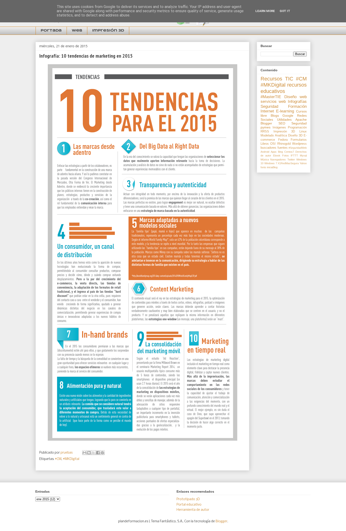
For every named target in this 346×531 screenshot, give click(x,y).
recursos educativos (284, 88)
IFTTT (294, 155)
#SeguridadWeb (298, 147)
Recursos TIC (277, 79)
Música (265, 159)
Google (287, 115)
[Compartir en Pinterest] (102, 452)
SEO (281, 123)
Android (265, 151)
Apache (301, 119)
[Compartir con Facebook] (98, 452)
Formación (297, 106)
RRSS (265, 131)
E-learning (285, 111)
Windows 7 (270, 163)
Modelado (267, 135)
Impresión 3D (108, 30)
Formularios (299, 139)
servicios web (273, 101)
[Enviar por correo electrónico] (84, 452)
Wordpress (299, 143)
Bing (280, 151)
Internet (267, 111)
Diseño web (295, 97)
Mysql (303, 155)
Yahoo (303, 163)
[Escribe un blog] (89, 452)
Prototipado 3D (188, 499)
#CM (58, 459)
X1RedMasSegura (288, 163)
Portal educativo (189, 505)
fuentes (283, 147)
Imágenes (279, 127)
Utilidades (284, 119)
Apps (274, 151)
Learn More (265, 11)
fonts (263, 167)
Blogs (275, 115)
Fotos (285, 155)
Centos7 (289, 151)
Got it (285, 11)
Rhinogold (284, 143)
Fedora (283, 139)
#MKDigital (71, 459)
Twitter (291, 159)
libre (264, 115)
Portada (51, 30)
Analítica (281, 135)
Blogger (266, 123)
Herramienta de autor (193, 510)
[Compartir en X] (93, 452)
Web (77, 30)
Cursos (301, 111)
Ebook (276, 155)
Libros (265, 143)
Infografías (297, 101)
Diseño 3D (295, 135)
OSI (273, 143)
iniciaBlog (272, 167)
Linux (303, 131)
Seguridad (269, 106)
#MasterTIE (271, 97)
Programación (297, 127)
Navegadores (278, 159)
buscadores (268, 147)
